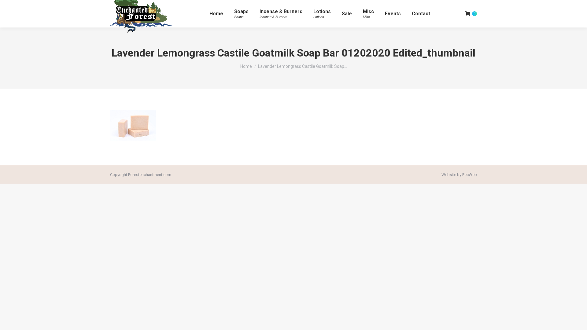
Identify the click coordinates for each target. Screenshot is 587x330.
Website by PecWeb (459, 174)
